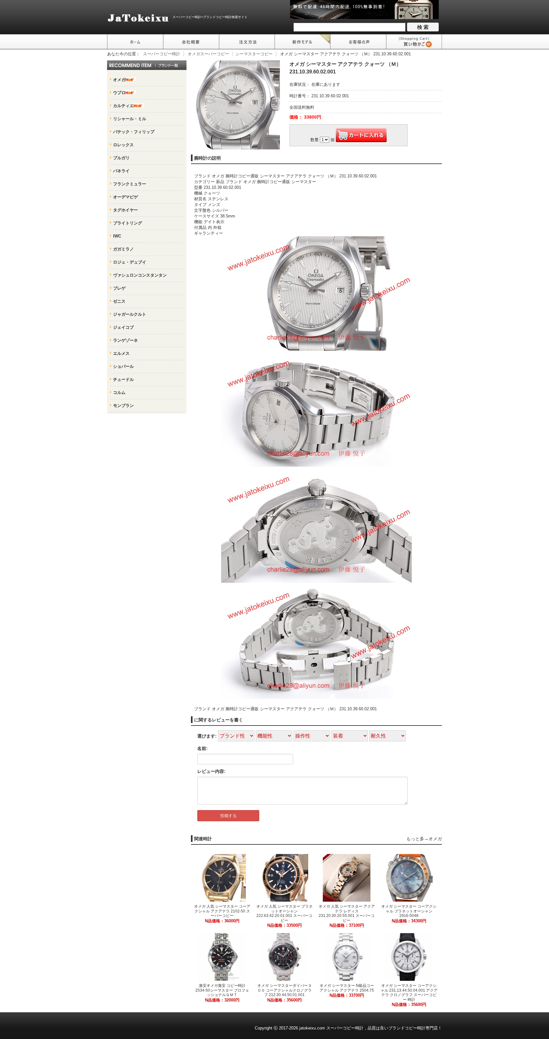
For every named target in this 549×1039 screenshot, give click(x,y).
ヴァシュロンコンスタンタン (140, 275)
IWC (117, 236)
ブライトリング (127, 223)
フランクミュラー (129, 184)
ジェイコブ (123, 327)
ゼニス (119, 301)
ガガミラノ (123, 249)
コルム (119, 392)
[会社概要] (191, 41)
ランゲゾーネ (125, 340)
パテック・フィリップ (133, 131)
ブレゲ (119, 288)
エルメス (121, 353)
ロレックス (123, 144)
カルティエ (123, 105)
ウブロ (119, 92)
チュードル (123, 379)
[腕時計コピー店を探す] (135, 41)
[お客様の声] (358, 41)
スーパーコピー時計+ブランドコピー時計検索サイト (210, 17)
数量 (314, 139)
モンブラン (123, 405)
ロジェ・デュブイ (129, 262)
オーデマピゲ (125, 197)
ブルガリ (121, 157)
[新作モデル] (302, 41)
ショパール (123, 366)
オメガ (435, 838)
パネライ (121, 171)
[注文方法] (247, 41)
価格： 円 (305, 117)
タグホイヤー (125, 210)
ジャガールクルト (129, 314)
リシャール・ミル (129, 118)
